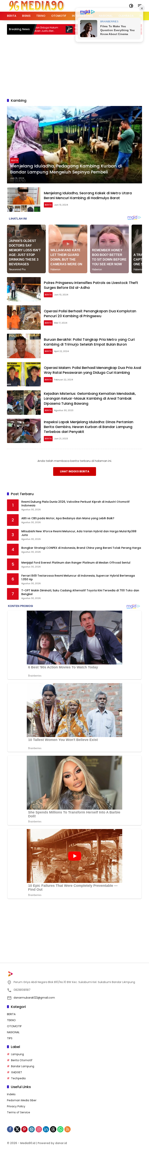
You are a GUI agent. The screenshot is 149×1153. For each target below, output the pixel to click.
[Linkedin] (46, 1129)
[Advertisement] (78, 66)
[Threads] (53, 1129)
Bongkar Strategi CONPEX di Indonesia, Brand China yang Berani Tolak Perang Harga (81, 548)
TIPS (9, 1038)
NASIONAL (13, 1032)
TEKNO (11, 1020)
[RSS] (67, 1129)
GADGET (16, 1072)
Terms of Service (18, 1112)
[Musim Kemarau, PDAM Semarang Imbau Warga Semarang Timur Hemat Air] (48, 29)
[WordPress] (32, 1129)
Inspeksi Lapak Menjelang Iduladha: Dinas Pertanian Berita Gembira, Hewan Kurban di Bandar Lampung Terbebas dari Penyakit (88, 426)
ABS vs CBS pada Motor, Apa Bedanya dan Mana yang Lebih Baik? (67, 518)
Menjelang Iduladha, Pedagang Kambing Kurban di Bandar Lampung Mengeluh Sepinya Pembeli (66, 169)
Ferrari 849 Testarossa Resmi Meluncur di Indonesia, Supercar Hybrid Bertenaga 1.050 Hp (78, 577)
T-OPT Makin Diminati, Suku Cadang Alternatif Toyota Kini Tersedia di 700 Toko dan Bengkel (80, 592)
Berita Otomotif (21, 1060)
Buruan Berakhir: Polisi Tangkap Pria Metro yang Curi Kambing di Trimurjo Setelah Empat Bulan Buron (89, 342)
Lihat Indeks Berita (74, 471)
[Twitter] (17, 1129)
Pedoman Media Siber (21, 1100)
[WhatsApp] (60, 1129)
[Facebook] (10, 1129)
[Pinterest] (24, 1129)
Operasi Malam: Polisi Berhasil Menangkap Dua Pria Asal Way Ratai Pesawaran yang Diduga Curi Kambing (92, 370)
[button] (131, 6)
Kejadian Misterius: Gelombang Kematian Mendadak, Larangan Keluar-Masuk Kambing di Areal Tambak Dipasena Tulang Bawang (90, 398)
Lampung (17, 1054)
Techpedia (18, 1078)
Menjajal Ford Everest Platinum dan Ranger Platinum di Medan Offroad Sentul (75, 563)
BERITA (14, 160)
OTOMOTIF (14, 1026)
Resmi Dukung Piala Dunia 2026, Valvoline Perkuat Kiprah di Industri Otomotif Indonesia (75, 504)
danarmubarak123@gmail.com (34, 998)
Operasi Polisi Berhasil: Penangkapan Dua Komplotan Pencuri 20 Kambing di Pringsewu (90, 313)
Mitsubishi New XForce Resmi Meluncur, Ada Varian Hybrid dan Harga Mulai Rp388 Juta (78, 533)
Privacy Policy (16, 1106)
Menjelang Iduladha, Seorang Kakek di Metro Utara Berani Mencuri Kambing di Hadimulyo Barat (88, 195)
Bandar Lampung (22, 1066)
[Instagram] (39, 1129)
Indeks (11, 1094)
